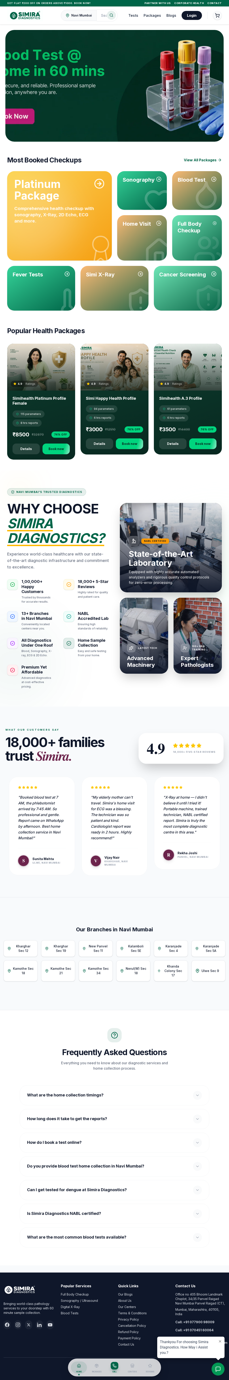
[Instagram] (17, 1324)
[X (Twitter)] (28, 1324)
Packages (152, 15)
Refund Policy (128, 1332)
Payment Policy (129, 1338)
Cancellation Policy (132, 1325)
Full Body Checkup (75, 1294)
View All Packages (200, 160)
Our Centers (127, 1307)
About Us (124, 1300)
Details (26, 449)
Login (192, 15)
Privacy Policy (128, 1319)
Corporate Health (189, 3)
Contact (214, 3)
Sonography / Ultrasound (79, 1300)
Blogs (171, 15)
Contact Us (126, 1344)
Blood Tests (69, 1313)
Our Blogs (125, 1294)
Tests (133, 15)
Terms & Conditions (132, 1313)
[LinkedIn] (39, 1324)
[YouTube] (50, 1324)
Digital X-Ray (70, 1307)
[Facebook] (7, 1324)
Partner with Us (157, 3)
